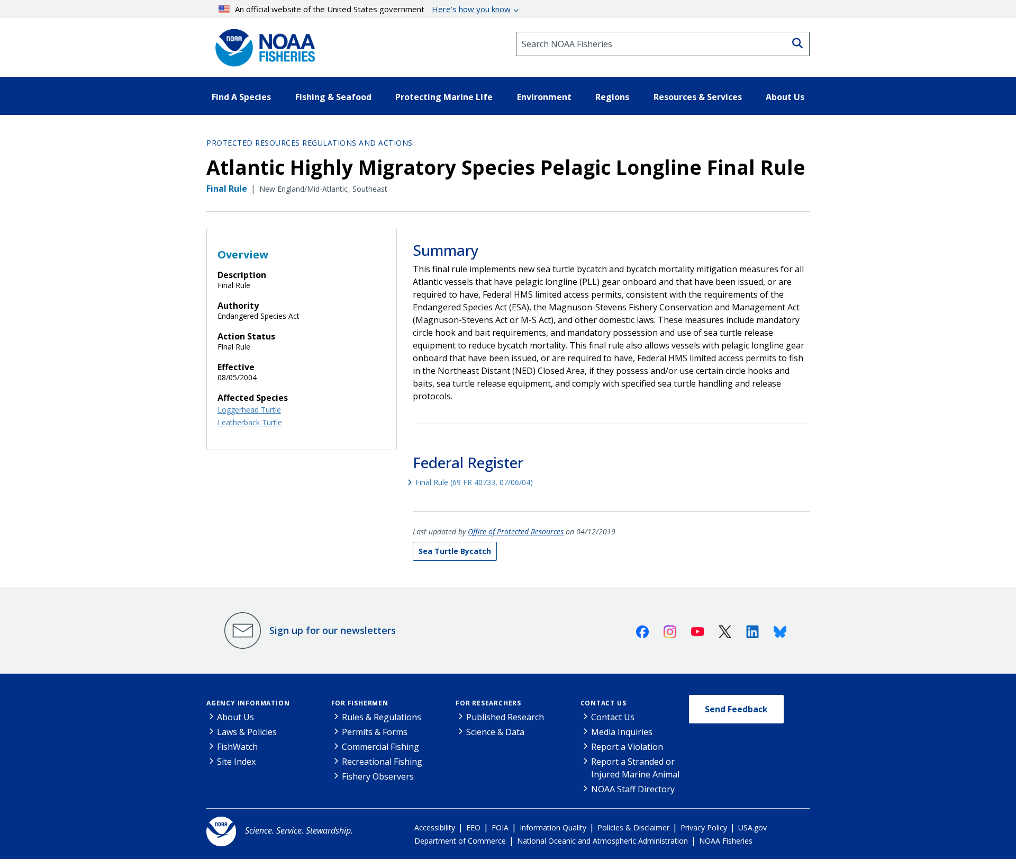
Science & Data (495, 732)
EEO (473, 827)
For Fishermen (359, 703)
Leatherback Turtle (249, 422)
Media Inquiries (621, 732)
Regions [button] (612, 97)
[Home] (262, 44)
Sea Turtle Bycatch (455, 551)
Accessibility (434, 827)
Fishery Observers (378, 776)
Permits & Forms (374, 732)
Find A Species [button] (241, 97)
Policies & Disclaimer (633, 827)
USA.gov (752, 827)
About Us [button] (785, 97)
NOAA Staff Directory (633, 789)
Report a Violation (627, 747)
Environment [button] (544, 97)
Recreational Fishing (382, 761)
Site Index (236, 761)
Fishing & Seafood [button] (333, 97)
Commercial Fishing (380, 747)
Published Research (505, 717)
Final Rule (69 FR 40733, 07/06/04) (474, 482)
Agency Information (247, 703)
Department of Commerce (460, 841)
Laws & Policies (247, 732)
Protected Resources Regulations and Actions (309, 143)
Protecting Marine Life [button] (444, 97)
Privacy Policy (704, 827)
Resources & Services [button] (698, 97)
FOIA (500, 827)
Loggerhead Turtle (249, 410)
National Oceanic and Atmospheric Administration (602, 841)
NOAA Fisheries (725, 841)
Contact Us (603, 703)
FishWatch (237, 747)
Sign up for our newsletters (332, 630)
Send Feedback (736, 709)
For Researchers (488, 703)
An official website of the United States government (373, 9)
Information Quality (553, 827)
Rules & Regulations (381, 717)
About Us (235, 717)
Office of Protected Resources (516, 531)
